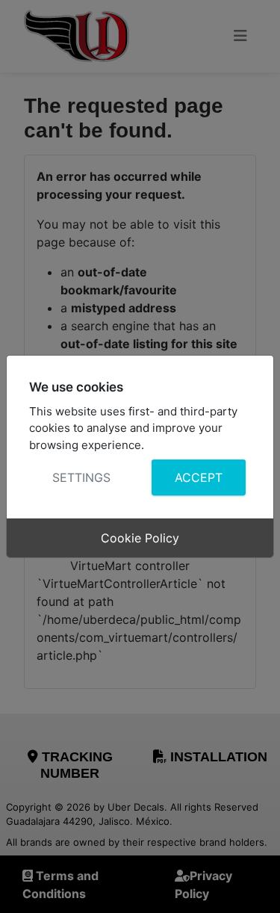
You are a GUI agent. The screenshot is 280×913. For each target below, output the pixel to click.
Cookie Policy (140, 537)
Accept (198, 477)
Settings (81, 477)
